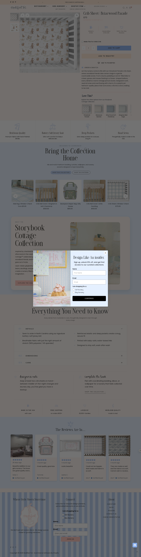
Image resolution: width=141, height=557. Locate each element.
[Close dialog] (105, 253)
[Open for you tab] (135, 545)
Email (74, 278)
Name (75, 269)
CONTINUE (89, 298)
